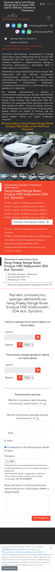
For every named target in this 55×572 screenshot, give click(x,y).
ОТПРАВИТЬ (41, 518)
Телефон (10, 456)
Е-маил (9, 440)
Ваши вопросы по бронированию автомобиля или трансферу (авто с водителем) (27, 488)
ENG (49, 4)
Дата (9, 332)
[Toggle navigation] (49, 18)
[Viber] (7, 25)
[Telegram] (13, 25)
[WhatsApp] (19, 25)
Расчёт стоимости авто (29, 222)
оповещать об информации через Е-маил (27, 449)
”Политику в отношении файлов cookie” (22, 552)
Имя (10, 433)
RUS (42, 4)
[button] (52, 153)
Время (9, 345)
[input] (20, 337)
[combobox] (10, 461)
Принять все (9, 568)
